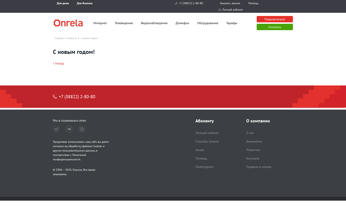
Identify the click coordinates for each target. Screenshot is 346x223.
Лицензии (253, 150)
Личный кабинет (232, 9)
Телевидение (124, 23)
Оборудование (207, 23)
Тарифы (231, 23)
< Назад (58, 63)
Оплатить (274, 27)
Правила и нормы (259, 167)
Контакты (253, 158)
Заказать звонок (230, 3)
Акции (199, 150)
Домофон (182, 23)
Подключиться (275, 19)
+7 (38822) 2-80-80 (191, 3)
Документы (254, 141)
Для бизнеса (85, 3)
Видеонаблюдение (154, 23)
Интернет (100, 23)
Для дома (63, 3)
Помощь (253, 3)
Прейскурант (204, 167)
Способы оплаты (207, 141)
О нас (250, 133)
